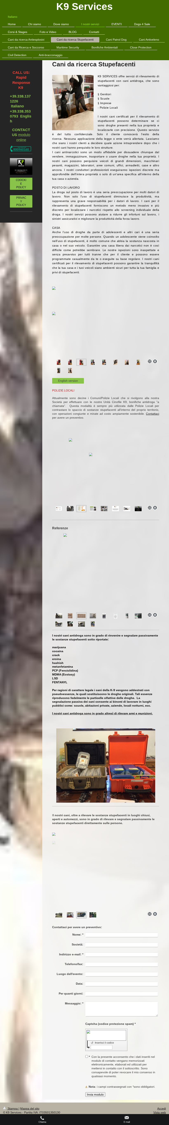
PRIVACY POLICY (21, 201)
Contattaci (152, 413)
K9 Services (84, 6)
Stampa (13, 1108)
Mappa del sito (29, 1108)
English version (68, 380)
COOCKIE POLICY (21, 183)
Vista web (159, 1112)
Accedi (161, 1108)
